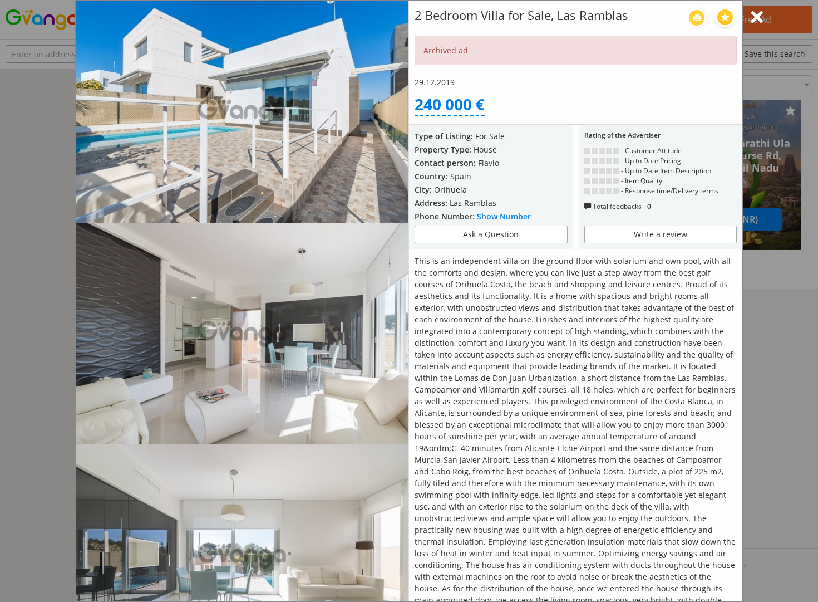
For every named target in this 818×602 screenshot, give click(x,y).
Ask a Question (491, 234)
